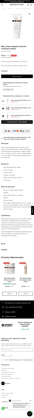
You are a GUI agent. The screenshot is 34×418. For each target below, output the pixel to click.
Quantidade (4, 71)
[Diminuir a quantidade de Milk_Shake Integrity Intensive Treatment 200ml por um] (11, 71)
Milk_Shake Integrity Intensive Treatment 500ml (21, 107)
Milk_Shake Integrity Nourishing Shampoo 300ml (21, 115)
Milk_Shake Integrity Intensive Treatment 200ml (21, 100)
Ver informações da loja (8, 89)
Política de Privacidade (14, 359)
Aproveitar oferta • (17, 122)
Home (3, 8)
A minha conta (4, 395)
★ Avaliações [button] (32, 210)
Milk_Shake (10, 8)
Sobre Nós (3, 370)
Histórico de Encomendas (7, 393)
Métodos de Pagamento (7, 374)
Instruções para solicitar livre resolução (10, 378)
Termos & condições (28, 359)
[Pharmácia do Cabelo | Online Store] (17, 4)
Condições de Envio (6, 376)
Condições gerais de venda (7, 368)
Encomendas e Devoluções (7, 372)
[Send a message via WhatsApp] (3, 408)
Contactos (3, 397)
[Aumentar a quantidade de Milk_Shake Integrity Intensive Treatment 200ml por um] (31, 71)
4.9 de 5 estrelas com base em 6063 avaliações (25, 324)
